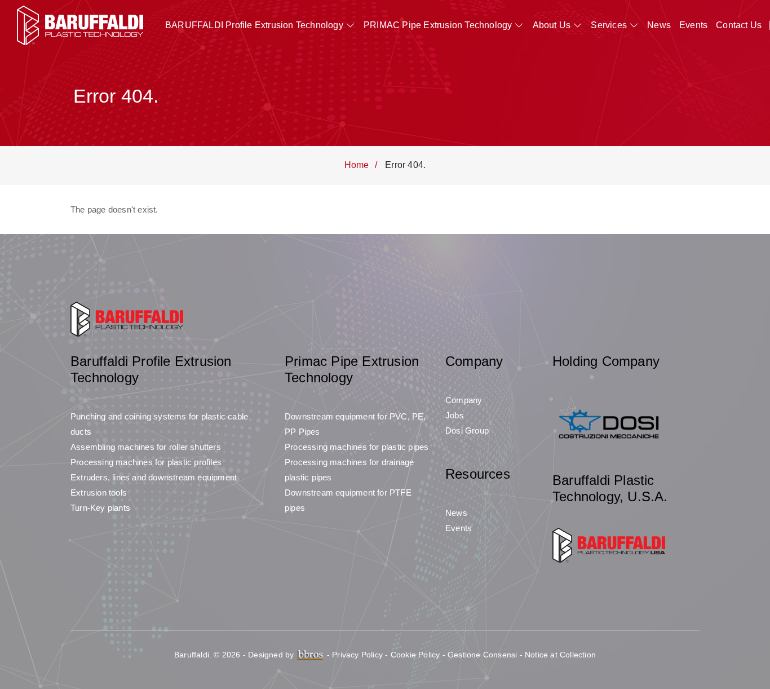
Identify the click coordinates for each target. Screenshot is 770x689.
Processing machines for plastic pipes (356, 447)
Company (463, 400)
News (659, 25)
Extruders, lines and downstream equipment (153, 477)
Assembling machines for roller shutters (145, 447)
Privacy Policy (357, 654)
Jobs (454, 415)
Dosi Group (467, 430)
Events (693, 25)
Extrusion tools (98, 492)
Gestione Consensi (482, 654)
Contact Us (739, 25)
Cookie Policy (415, 654)
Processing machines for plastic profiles (146, 462)
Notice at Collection (560, 654)
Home (356, 165)
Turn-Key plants (100, 508)
